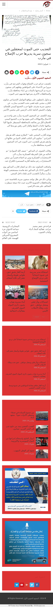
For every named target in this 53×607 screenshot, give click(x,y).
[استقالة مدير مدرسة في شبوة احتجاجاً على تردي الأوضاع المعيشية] (38, 262)
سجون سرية (29, 204)
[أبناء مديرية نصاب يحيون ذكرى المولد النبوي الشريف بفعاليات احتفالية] (15, 292)
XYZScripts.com (39, 605)
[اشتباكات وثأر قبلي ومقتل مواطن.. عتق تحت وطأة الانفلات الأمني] (38, 292)
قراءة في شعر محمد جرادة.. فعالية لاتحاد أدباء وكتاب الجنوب (40, 229)
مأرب (21, 204)
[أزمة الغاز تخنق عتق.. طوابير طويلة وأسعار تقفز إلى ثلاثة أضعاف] (15, 262)
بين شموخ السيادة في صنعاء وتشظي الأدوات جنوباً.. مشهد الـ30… (22, 415)
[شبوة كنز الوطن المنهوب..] (42, 453)
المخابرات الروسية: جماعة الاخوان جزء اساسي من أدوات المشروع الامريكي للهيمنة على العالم (10, 232)
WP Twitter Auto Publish (16, 605)
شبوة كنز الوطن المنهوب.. (23, 451)
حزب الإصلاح (40, 204)
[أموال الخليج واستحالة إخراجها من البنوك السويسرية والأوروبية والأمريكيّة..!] (42, 441)
